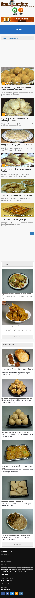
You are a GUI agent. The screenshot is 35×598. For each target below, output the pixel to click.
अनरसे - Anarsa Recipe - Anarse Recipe (16, 195)
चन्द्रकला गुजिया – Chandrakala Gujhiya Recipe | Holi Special (16, 119)
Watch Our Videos (7, 578)
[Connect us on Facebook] (3, 593)
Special (6, 264)
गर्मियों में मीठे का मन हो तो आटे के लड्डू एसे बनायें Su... (16, 432)
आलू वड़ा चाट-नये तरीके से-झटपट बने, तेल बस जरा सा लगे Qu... (17, 294)
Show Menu (18, 29)
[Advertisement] (18, 54)
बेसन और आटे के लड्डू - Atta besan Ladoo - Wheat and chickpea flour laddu (16, 88)
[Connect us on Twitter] (12, 593)
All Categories (6, 561)
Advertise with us (7, 558)
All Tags (4, 564)
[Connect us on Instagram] (21, 593)
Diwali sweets (13, 38)
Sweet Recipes (8, 344)
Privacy (4, 587)
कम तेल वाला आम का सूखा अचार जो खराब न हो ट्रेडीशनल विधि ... (17, 326)
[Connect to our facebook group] (7, 593)
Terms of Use (6, 584)
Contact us (5, 554)
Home (4, 38)
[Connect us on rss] (16, 593)
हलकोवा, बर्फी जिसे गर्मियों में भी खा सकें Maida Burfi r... (16, 502)
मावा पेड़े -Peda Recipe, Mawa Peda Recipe (17, 145)
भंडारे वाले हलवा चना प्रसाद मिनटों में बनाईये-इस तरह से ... (16, 535)
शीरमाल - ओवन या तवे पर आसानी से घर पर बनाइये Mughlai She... (17, 370)
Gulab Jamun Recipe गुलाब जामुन (13, 219)
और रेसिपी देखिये (17, 337)
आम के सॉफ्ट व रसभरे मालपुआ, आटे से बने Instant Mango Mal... (17, 467)
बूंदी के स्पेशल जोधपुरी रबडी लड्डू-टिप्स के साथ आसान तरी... (17, 399)
